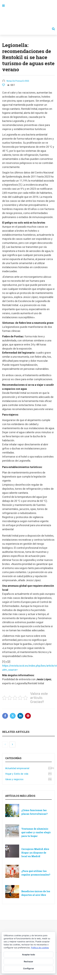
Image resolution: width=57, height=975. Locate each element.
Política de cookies (40, 947)
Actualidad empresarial (17, 768)
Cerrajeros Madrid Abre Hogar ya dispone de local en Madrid (35, 852)
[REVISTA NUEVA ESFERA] (28, 17)
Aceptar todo (28, 954)
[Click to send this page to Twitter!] (13, 716)
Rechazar (28, 961)
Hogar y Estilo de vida (16, 773)
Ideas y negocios (14, 779)
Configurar (28, 968)
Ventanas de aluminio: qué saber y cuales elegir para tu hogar (36, 832)
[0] (3, 85)
